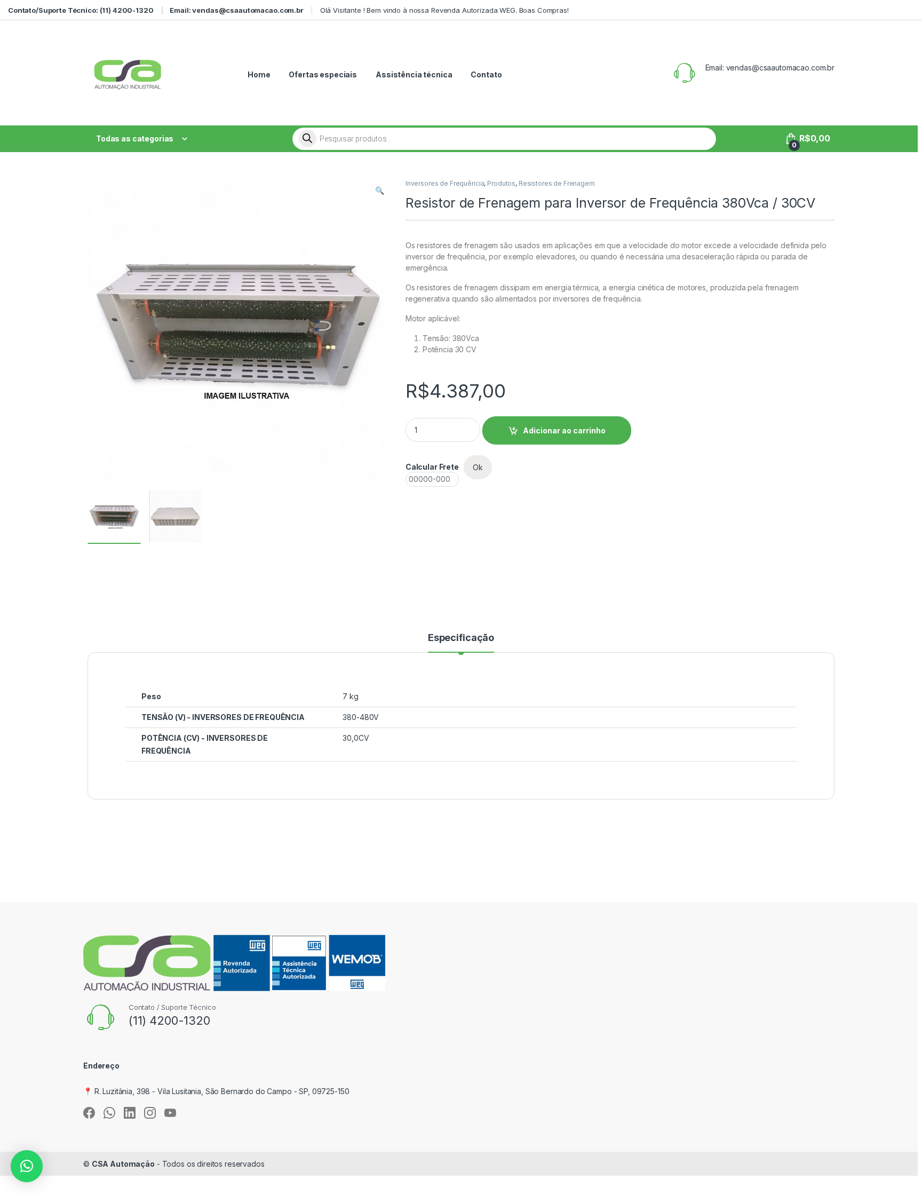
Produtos (501, 183)
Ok (478, 467)
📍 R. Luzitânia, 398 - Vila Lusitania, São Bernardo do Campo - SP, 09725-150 (216, 1091)
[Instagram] (150, 1113)
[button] (379, 190)
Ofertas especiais (323, 74)
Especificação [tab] (461, 638)
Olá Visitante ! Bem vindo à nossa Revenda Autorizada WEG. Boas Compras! (444, 10)
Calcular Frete (432, 466)
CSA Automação (123, 1163)
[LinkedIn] (130, 1113)
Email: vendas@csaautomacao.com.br (236, 10)
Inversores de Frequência (445, 183)
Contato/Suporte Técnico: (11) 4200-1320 (81, 10)
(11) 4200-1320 (169, 1020)
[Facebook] (89, 1113)
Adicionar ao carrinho (564, 430)
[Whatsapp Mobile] (109, 1113)
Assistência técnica (414, 74)
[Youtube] (170, 1113)
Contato (486, 74)
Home (259, 74)
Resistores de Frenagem (557, 183)
